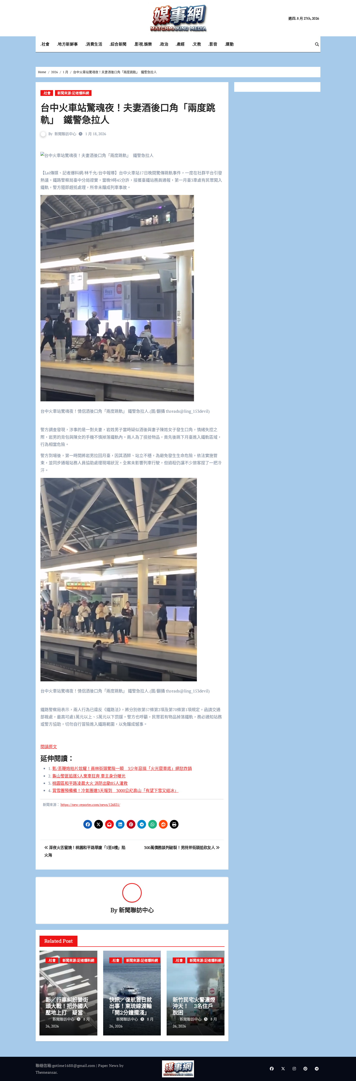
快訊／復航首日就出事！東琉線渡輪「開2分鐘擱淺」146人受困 (130, 1009)
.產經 (180, 44)
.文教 (196, 44)
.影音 (212, 44)
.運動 (229, 44)
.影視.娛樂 (143, 44)
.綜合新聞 (118, 44)
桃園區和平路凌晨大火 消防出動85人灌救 (90, 783)
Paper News (108, 1065)
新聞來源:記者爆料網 (73, 93)
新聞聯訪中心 (65, 133)
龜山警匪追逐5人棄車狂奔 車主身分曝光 (88, 776)
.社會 (45, 44)
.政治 (164, 44)
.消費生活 (93, 44)
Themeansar (46, 1072)
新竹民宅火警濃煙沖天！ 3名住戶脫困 (194, 1006)
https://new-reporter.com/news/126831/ (90, 804)
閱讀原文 (48, 746)
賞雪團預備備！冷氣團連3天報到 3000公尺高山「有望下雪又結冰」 (115, 790)
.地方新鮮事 (67, 44)
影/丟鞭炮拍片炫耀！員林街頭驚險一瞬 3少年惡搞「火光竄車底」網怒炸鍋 (122, 768)
